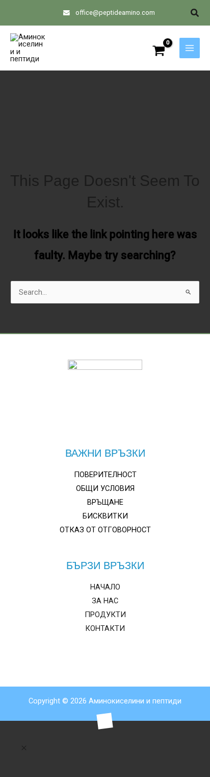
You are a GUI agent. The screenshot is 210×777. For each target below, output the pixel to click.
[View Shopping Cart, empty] (158, 51)
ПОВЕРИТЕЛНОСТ (105, 474)
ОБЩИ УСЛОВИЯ (105, 488)
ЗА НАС (105, 600)
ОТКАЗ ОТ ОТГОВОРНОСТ (105, 529)
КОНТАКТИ (105, 628)
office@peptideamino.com (114, 12)
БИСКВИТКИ (105, 516)
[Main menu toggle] (189, 48)
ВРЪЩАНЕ (105, 502)
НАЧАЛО (105, 587)
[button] (195, 13)
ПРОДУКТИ (105, 614)
